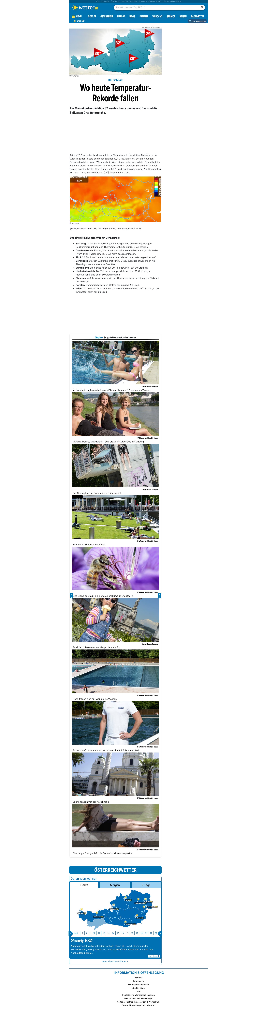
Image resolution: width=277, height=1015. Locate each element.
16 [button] (123, 933)
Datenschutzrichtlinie (138, 984)
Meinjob (151, 1)
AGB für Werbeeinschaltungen (138, 998)
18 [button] (132, 933)
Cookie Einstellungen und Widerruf (138, 1005)
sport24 (125, 1)
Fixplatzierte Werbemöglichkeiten (138, 995)
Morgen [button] (115, 885)
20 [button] (142, 933)
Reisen (158, 1)
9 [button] (89, 933)
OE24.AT (92, 16)
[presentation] (71, 933)
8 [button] (86, 933)
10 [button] (94, 933)
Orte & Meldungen (198, 21)
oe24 (97, 1)
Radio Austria (175, 1)
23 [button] (156, 933)
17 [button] (127, 933)
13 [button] (108, 933)
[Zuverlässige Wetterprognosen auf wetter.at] (90, 7)
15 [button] (118, 933)
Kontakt (138, 978)
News (132, 16)
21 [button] (146, 933)
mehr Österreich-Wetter (114, 961)
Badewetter (197, 16)
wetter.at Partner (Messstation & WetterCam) (138, 1002)
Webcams (157, 16)
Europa (121, 16)
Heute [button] (84, 885)
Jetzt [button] (76, 933)
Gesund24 (143, 1)
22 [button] (151, 933)
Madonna (133, 1)
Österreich (115, 1)
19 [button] (137, 933)
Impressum (138, 981)
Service (171, 16)
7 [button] (82, 933)
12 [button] (104, 933)
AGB (138, 991)
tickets (166, 1)
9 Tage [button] (146, 885)
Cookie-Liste (138, 988)
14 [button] (113, 933)
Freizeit (144, 16)
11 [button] (99, 933)
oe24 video (105, 1)
